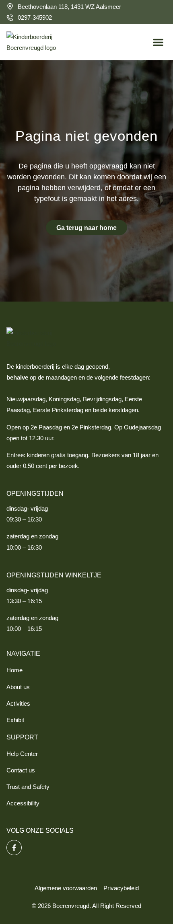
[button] (158, 42)
